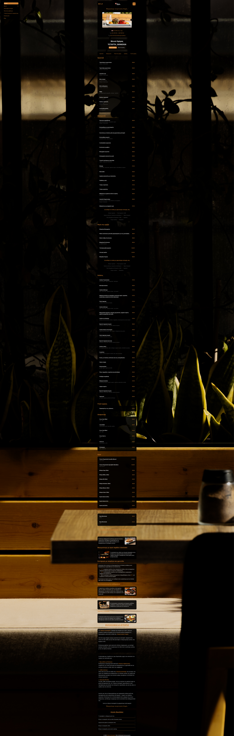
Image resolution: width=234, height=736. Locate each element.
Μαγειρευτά (108, 53)
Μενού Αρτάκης (121, 47)
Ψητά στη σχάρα (117, 53)
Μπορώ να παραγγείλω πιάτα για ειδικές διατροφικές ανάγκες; (110, 719)
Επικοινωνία (6, 15)
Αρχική (5, 3)
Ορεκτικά (101, 53)
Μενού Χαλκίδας (112, 47)
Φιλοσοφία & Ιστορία (8, 8)
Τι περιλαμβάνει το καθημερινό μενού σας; (106, 716)
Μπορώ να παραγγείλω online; (104, 725)
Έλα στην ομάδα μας (8, 10)
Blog (5, 18)
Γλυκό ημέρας (133, 53)
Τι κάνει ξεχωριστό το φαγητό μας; (11, 13)
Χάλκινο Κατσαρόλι (111, 735)
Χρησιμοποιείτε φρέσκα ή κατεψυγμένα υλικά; (107, 722)
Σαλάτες (125, 53)
